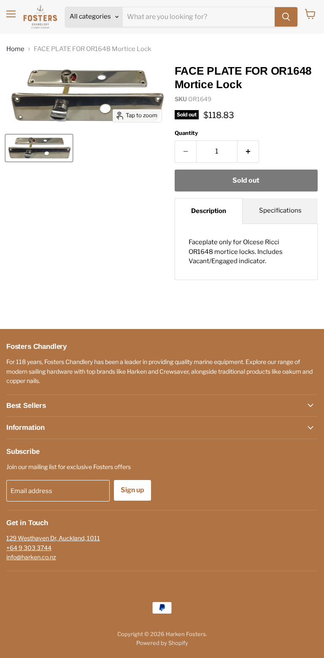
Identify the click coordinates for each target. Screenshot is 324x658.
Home (15, 49)
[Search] (286, 17)
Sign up (132, 490)
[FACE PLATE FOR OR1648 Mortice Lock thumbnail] (39, 148)
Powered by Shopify (162, 642)
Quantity (186, 133)
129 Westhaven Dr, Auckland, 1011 (53, 538)
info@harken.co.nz (31, 557)
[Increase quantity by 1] (248, 151)
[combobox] (199, 17)
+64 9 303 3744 (28, 547)
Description (208, 211)
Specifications (280, 210)
